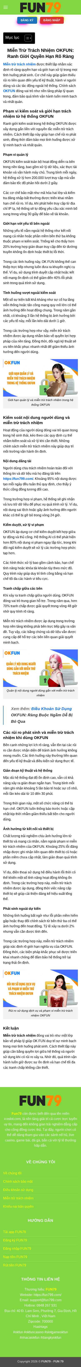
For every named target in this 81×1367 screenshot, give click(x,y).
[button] (5, 7)
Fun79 (17, 1113)
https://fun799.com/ (18, 479)
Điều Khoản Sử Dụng (51, 709)
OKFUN (9, 91)
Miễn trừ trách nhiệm (19, 64)
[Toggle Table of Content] (26, 38)
